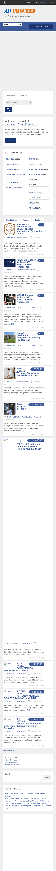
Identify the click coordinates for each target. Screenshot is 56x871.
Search (7, 774)
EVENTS (32, 159)
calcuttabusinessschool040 (26, 270)
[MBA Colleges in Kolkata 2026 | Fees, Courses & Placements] (9, 305)
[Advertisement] (28, 61)
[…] (37, 251)
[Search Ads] (8, 109)
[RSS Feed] (5, 2)
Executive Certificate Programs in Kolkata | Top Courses (28, 336)
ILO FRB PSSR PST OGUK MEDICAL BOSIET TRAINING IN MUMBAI (21, 695)
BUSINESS (10, 159)
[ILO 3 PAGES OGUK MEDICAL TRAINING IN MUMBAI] (9, 666)
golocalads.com (11, 762)
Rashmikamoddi (22, 237)
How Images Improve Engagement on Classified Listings (26, 798)
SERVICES (33, 198)
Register (43, 2)
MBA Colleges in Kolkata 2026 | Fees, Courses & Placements (25, 298)
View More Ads (8, 750)
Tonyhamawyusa (22, 381)
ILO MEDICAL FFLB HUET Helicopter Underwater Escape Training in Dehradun (22, 724)
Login (50, 2)
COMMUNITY (11, 169)
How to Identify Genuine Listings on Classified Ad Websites (26, 803)
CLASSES (10, 164)
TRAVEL (32, 203)
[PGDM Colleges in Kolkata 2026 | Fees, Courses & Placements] (9, 267)
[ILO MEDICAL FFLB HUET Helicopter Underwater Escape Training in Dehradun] (9, 722)
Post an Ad (41, 27)
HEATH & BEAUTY (36, 169)
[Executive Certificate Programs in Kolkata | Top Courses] (9, 343)
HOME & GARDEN (36, 174)
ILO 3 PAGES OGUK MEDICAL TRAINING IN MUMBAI (19, 667)
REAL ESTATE (34, 193)
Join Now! (10, 140)
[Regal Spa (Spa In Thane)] (9, 414)
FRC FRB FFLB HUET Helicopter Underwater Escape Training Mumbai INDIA (28, 444)
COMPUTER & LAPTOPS (15, 174)
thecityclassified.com (12, 765)
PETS (31, 185)
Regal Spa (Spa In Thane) (21, 406)
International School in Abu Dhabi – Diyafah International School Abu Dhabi (29, 229)
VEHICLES (33, 208)
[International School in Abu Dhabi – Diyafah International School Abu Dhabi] (9, 234)
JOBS (31, 180)
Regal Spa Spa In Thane (30, 417)
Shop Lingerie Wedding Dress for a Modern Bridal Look (27, 372)
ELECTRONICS (12, 182)
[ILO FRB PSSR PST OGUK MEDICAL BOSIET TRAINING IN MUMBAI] (9, 694)
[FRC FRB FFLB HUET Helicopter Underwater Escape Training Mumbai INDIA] (9, 440)
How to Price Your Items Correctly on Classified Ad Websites (27, 801)
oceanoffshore (27, 643)
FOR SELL (33, 164)
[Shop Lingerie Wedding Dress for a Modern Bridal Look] (9, 378)
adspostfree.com (11, 760)
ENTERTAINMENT (13, 187)
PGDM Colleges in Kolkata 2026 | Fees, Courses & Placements (26, 263)
